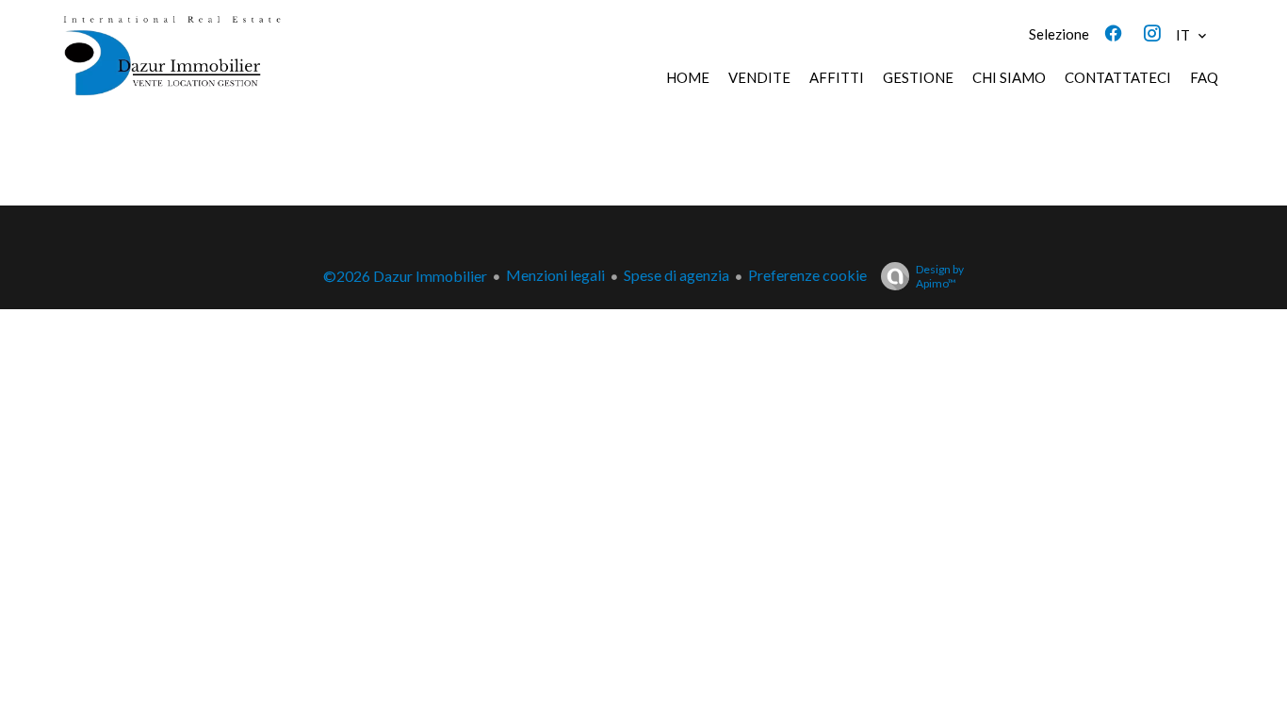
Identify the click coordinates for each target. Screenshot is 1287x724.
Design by (940, 276)
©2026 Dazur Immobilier (405, 276)
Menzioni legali (555, 275)
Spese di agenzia (676, 275)
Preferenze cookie (807, 275)
